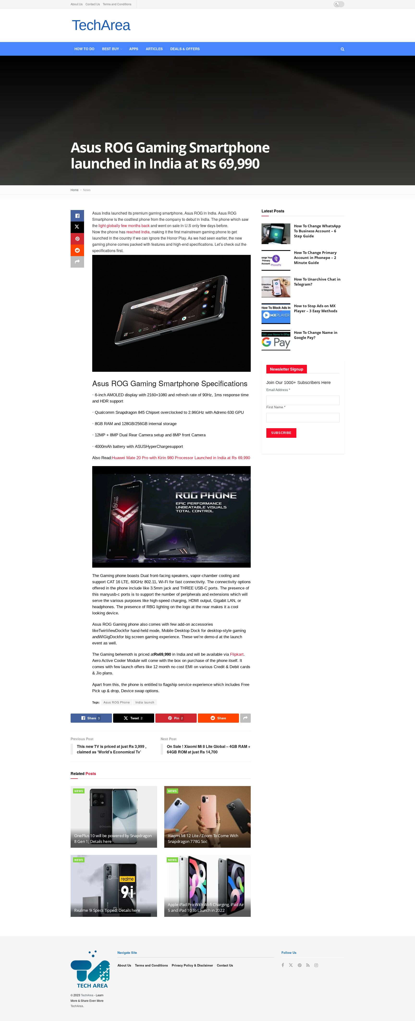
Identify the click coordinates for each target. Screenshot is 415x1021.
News (87, 190)
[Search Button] (342, 49)
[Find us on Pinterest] (299, 965)
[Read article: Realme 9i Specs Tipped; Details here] (114, 886)
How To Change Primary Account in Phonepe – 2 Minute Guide (315, 257)
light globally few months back (124, 225)
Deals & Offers (185, 48)
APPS (133, 48)
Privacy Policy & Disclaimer (192, 965)
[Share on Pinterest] (77, 239)
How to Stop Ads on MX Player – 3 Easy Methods (315, 308)
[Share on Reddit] (77, 250)
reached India (138, 231)
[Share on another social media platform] (77, 262)
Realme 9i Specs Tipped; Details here (107, 910)
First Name (275, 407)
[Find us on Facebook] (282, 965)
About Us (77, 4)
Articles (154, 48)
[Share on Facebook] (77, 216)
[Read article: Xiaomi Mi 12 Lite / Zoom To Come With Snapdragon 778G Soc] (207, 817)
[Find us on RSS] (308, 965)
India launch (144, 702)
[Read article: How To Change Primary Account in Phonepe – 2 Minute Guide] (276, 260)
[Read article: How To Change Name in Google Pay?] (276, 340)
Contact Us (92, 4)
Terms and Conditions (117, 4)
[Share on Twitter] (77, 227)
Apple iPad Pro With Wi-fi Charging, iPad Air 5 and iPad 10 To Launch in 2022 (206, 907)
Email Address (278, 390)
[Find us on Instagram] (316, 965)
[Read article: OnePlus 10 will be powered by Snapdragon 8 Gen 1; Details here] (114, 817)
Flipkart (237, 654)
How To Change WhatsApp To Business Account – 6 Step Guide (317, 230)
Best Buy (110, 48)
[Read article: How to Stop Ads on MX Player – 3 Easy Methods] (276, 313)
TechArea (101, 25)
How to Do (84, 48)
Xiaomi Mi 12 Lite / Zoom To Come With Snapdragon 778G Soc (203, 838)
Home (75, 190)
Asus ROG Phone (117, 702)
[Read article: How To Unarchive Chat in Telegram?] (276, 287)
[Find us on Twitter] (291, 965)
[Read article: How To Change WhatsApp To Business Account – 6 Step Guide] (276, 233)
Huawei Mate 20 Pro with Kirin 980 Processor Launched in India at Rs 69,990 (181, 458)
